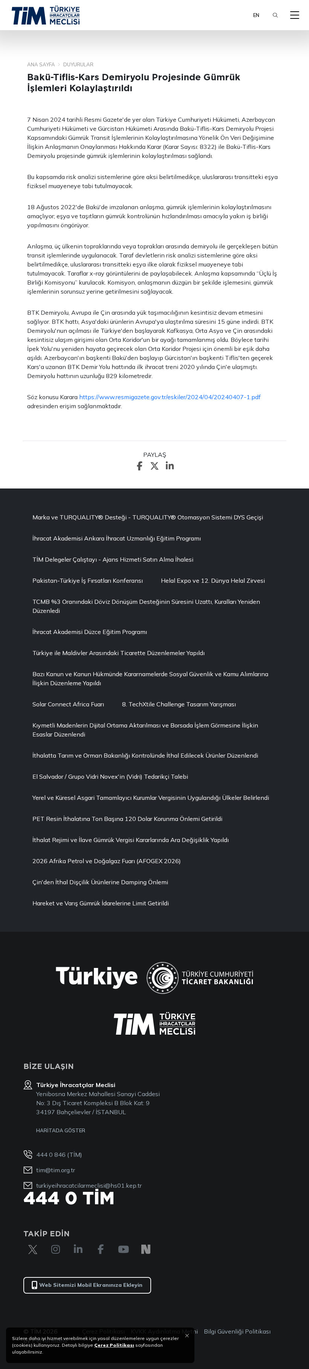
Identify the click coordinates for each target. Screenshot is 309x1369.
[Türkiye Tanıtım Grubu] (97, 978)
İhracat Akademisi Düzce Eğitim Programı (89, 631)
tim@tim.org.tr (55, 1170)
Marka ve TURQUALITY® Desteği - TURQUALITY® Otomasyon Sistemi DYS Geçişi (147, 517)
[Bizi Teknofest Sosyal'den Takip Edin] (145, 1249)
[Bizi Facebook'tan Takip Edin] (100, 1249)
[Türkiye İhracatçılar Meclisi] (154, 1023)
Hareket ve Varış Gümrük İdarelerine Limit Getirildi (100, 903)
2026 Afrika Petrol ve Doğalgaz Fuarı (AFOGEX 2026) (106, 861)
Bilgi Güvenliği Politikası (237, 1331)
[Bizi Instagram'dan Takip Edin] (55, 1249)
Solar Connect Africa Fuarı (68, 704)
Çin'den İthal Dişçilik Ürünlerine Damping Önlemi (100, 882)
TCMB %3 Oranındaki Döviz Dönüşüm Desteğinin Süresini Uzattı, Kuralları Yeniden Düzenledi (146, 606)
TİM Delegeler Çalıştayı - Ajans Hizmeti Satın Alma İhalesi (112, 559)
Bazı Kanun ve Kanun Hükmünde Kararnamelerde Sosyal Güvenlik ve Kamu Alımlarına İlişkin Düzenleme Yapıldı (150, 678)
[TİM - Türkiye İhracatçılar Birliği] (46, 15)
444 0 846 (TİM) (59, 1154)
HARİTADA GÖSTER (60, 1130)
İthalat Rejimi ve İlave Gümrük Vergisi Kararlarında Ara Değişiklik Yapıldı (130, 840)
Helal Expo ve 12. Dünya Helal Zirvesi (213, 580)
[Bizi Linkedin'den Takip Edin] (78, 1249)
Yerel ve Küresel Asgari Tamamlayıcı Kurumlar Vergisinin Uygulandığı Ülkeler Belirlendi (150, 797)
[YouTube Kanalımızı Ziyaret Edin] (123, 1249)
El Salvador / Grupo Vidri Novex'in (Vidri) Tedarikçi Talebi (110, 776)
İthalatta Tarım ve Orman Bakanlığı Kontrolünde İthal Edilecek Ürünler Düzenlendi (145, 755)
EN (256, 15)
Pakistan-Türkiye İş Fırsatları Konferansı (87, 580)
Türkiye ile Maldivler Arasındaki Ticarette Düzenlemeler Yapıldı (118, 653)
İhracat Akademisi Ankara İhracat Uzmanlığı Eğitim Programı (116, 538)
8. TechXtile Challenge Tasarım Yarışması (179, 704)
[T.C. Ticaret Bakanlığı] (200, 978)
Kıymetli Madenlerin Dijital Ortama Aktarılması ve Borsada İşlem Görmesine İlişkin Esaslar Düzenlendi (145, 729)
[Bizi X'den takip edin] (32, 1249)
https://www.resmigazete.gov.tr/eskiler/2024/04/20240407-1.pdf (170, 397)
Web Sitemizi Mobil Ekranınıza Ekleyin (90, 1285)
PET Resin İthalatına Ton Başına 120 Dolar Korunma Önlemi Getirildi (127, 818)
